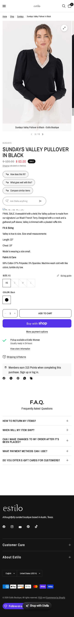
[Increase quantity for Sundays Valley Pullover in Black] (14, 313)
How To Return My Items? (19, 421)
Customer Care (14, 544)
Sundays (20, 16)
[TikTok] (39, 526)
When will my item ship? (18, 430)
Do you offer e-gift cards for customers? (31, 460)
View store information (20, 348)
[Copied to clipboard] (32, 378)
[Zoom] (64, 28)
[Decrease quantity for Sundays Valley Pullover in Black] (5, 313)
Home (5, 16)
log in (35, 372)
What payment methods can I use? (25, 451)
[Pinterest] (19, 378)
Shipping (6, 165)
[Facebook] (5, 378)
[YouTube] (22, 527)
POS (40, 597)
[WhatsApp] (25, 378)
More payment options (37, 331)
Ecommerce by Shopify (55, 597)
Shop (12, 16)
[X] (12, 378)
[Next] (43, 134)
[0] (69, 6)
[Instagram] (14, 526)
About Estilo (12, 557)
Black (7, 300)
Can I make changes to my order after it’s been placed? (31, 440)
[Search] (64, 6)
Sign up (24, 372)
